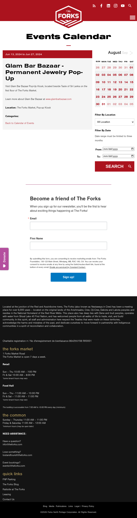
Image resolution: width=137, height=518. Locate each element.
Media (51, 506)
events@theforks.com (14, 465)
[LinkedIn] (108, 5)
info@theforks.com (12, 444)
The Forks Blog (11, 484)
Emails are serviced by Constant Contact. (68, 267)
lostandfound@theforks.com (17, 455)
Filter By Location (105, 114)
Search (114, 166)
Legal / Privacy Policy (84, 506)
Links (70, 506)
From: (98, 149)
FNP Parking (9, 479)
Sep (125, 53)
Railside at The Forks (14, 489)
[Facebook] (101, 5)
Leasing (7, 494)
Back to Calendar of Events (19, 123)
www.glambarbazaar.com (59, 99)
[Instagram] (115, 5)
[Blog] (94, 5)
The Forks (68, 16)
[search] (130, 5)
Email (33, 218)
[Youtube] (122, 5)
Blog (45, 506)
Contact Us (8, 499)
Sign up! (68, 277)
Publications (61, 506)
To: (99, 156)
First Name (36, 238)
